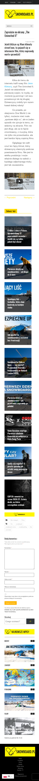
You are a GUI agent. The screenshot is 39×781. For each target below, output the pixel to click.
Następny (28, 197)
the (31, 527)
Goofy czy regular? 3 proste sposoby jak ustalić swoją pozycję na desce (17, 467)
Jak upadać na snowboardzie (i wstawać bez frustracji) (18, 337)
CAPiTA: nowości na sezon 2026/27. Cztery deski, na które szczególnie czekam (17, 500)
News (6, 2)
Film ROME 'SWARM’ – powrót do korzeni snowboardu (19, 730)
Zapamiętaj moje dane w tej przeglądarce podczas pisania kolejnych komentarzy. (19, 597)
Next (33, 641)
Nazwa (6, 572)
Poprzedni (11, 197)
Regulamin (21, 774)
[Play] (19, 181)
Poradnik (13, 2)
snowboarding (23, 527)
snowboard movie (11, 527)
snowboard (19, 524)
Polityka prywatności (21, 776)
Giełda (20, 764)
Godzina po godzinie (10, 738)
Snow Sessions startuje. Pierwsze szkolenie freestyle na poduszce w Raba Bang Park (18, 435)
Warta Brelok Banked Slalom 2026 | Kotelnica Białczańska (19, 682)
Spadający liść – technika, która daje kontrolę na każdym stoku (16, 303)
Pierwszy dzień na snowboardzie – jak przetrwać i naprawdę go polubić (18, 402)
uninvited (8, 530)
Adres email (8, 579)
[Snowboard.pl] (19, 14)
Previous (31, 641)
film (12, 524)
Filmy (19, 2)
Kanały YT (20, 770)
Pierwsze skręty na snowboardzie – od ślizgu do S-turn (18, 272)
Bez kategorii (14, 520)
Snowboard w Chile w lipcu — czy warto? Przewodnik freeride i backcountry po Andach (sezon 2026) (17, 368)
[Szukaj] (30, 621)
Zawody (19, 677)
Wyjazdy (20, 768)
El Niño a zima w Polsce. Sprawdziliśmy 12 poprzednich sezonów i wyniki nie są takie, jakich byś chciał (17, 236)
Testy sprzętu (27, 2)
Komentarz (8, 548)
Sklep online (20, 766)
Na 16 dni (19, 738)
